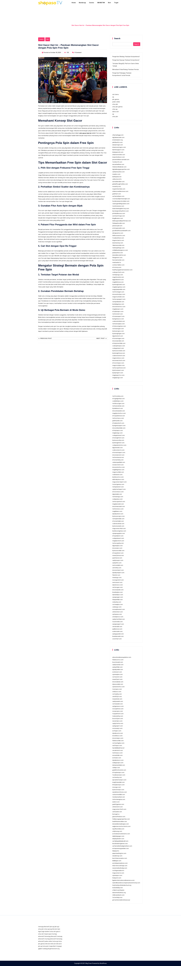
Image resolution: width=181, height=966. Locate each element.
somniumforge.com (118, 216)
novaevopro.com (117, 711)
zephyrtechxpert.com (119, 489)
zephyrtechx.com (117, 723)
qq (113, 97)
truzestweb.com (117, 621)
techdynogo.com (117, 275)
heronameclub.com (118, 260)
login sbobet (45, 931)
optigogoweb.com (118, 634)
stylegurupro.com (117, 763)
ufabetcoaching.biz (118, 890)
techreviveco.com (117, 509)
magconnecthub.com (119, 528)
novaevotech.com (118, 465)
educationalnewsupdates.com (121, 657)
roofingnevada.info (118, 870)
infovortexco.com (118, 492)
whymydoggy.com (117, 135)
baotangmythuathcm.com (120, 211)
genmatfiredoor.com (118, 816)
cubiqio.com (116, 767)
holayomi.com (116, 878)
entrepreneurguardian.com (120, 848)
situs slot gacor (55, 931)
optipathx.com (116, 563)
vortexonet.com (117, 677)
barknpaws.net (116, 177)
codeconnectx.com (118, 450)
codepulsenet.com (118, 538)
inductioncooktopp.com (119, 865)
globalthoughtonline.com (120, 184)
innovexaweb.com (117, 590)
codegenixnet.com (118, 348)
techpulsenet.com (118, 487)
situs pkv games (117, 107)
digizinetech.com (117, 336)
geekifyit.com (116, 194)
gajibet (40, 948)
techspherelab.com (118, 519)
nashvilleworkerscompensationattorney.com (126, 883)
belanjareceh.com (117, 152)
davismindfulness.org (119, 892)
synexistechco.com (118, 687)
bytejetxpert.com (117, 373)
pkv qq (52, 926)
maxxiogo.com (117, 577)
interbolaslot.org (117, 140)
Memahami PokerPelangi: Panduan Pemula (125, 69)
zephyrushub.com (117, 664)
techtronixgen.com (118, 292)
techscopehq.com (118, 543)
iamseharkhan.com (118, 164)
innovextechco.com (118, 467)
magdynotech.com (118, 541)
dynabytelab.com (117, 669)
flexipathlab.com (117, 599)
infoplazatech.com (118, 423)
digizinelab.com (117, 494)
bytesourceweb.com (118, 351)
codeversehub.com (118, 523)
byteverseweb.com (118, 526)
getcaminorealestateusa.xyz (121, 900)
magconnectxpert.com (119, 482)
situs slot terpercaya (44, 934)
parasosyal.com (117, 226)
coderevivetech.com (118, 355)
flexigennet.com (117, 257)
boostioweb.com (117, 662)
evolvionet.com (117, 672)
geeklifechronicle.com (119, 770)
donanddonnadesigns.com (120, 824)
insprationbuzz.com (118, 157)
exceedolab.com (117, 755)
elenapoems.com (117, 233)
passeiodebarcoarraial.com (120, 159)
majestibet (52, 946)
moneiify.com (116, 186)
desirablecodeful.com (119, 255)
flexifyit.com (116, 575)
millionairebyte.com (118, 895)
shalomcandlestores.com (120, 191)
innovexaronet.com (118, 455)
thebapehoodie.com (118, 223)
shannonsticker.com (118, 154)
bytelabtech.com (117, 408)
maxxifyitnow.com (118, 555)
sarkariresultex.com (118, 172)
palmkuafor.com (117, 142)
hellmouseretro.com (118, 235)
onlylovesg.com (117, 831)
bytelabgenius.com (118, 304)
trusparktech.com (117, 713)
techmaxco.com (117, 753)
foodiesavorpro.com (118, 775)
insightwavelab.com (118, 782)
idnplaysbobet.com (118, 838)
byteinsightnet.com (118, 443)
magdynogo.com (117, 378)
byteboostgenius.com (119, 531)
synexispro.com (117, 875)
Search (117, 38)
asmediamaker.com (118, 181)
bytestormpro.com (118, 789)
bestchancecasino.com (119, 858)
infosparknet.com (117, 553)
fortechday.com (117, 897)
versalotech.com (117, 750)
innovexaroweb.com (118, 506)
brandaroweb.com (118, 636)
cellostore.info (117, 179)
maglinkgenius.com (118, 470)
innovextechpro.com (118, 294)
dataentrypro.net (117, 145)
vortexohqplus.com (118, 743)
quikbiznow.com (117, 629)
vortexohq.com (117, 777)
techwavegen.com (118, 328)
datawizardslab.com (118, 765)
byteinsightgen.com (118, 333)
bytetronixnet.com (118, 370)
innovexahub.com (117, 682)
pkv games (115, 99)
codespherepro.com (118, 346)
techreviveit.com (117, 314)
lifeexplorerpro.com (118, 785)
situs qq (114, 109)
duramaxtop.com (117, 243)
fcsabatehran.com (118, 238)
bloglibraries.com (117, 218)
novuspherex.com (117, 709)
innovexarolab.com (118, 341)
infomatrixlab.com (118, 521)
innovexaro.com (117, 548)
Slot (109, 2)
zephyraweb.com (117, 701)
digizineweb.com (117, 447)
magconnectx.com (118, 873)
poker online (116, 102)
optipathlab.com (117, 667)
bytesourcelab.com (118, 550)
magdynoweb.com (118, 504)
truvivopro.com (117, 689)
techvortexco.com (118, 418)
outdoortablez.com (118, 265)
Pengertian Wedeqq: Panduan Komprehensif (126, 56)
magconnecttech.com (119, 809)
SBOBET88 (101, 2)
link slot (55, 929)
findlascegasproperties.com (121, 819)
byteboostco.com (118, 477)
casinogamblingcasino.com (120, 203)
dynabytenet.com (117, 514)
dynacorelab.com (117, 684)
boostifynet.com (117, 718)
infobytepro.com (117, 430)
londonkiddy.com (117, 888)
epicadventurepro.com (119, 780)
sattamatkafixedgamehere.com (122, 846)
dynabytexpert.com (118, 572)
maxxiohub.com (117, 699)
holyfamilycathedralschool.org (121, 885)
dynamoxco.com (117, 585)
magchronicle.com (118, 277)
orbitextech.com (117, 807)
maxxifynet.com (117, 679)
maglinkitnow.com (118, 282)
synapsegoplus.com (118, 533)
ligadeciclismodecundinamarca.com (123, 880)
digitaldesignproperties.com (121, 169)
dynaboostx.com (117, 733)
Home (74, 2)
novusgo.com (116, 787)
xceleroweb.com (117, 631)
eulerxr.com (116, 802)
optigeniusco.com (118, 706)
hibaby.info (115, 851)
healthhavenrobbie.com (119, 821)
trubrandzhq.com (117, 716)
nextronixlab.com (117, 565)
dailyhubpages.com (118, 836)
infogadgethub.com (118, 398)
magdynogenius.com (118, 287)
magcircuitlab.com (118, 472)
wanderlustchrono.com (119, 792)
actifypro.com (116, 731)
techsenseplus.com (118, 324)
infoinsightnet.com (118, 438)
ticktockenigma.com (118, 799)
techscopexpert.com (118, 299)
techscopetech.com (118, 501)
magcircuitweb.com (118, 297)
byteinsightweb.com (118, 284)
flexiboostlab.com (118, 740)
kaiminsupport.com (118, 150)
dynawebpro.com (117, 595)
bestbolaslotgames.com (120, 843)
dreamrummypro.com (119, 147)
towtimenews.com (118, 206)
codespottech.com (118, 272)
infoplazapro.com (117, 311)
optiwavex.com (117, 614)
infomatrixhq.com (117, 460)
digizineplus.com (117, 545)
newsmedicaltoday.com (119, 868)
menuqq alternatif (43, 926)
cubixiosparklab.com (118, 462)
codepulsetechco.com (119, 445)
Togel (116, 2)
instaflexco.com (117, 736)
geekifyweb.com (117, 420)
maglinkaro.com (117, 511)
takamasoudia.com (118, 245)
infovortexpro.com (118, 363)
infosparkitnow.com (118, 416)
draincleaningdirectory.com (120, 208)
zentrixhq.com (116, 568)
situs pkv (115, 104)
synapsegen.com (117, 597)
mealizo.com (116, 174)
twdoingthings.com (118, 248)
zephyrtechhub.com (118, 619)
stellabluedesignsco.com (120, 250)
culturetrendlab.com (118, 794)
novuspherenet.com (118, 609)
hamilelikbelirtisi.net (118, 748)
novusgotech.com (118, 580)
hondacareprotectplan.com (120, 201)
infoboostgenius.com (119, 326)
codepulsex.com (117, 499)
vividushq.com (116, 602)
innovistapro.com (117, 738)
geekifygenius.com (118, 804)
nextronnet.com (117, 582)
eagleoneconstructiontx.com (121, 826)
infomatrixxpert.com (118, 452)
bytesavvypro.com (118, 331)
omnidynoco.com (117, 617)
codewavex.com (117, 474)
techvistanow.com (118, 457)
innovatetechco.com (118, 306)
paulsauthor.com (117, 252)
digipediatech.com (118, 279)
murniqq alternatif (50, 939)
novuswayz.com (117, 728)
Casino (91, 2)
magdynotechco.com (119, 413)
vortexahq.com (117, 694)
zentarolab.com (117, 626)
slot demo (115, 94)
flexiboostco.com (117, 660)
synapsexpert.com (118, 624)
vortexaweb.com (117, 704)
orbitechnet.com (117, 612)
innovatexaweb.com (118, 411)
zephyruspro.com (117, 560)
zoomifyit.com (117, 639)
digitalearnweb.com (118, 137)
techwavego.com (117, 496)
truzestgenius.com (118, 484)
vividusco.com (116, 691)
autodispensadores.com (120, 863)
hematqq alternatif (50, 936)
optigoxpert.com (117, 726)
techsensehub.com (118, 406)
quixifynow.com (117, 558)
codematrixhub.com (118, 321)
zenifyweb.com (117, 812)
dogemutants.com (118, 240)
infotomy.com (116, 267)
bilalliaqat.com (116, 861)
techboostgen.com (118, 403)
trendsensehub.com (118, 797)
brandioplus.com (117, 592)
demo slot (115, 111)
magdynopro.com (117, 309)
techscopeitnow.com (119, 368)
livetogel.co (115, 814)
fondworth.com (117, 162)
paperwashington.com (119, 853)
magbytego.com (117, 433)
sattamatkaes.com (118, 196)
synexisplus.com (117, 674)
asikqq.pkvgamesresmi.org (51, 948)
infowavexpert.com (118, 316)
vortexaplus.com (117, 604)
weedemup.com (117, 856)
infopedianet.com (117, 536)
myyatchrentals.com (118, 189)
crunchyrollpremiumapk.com (121, 199)
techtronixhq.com (117, 396)
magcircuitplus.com (118, 365)
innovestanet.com (118, 570)
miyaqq (59, 946)
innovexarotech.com (118, 360)
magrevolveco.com (118, 358)
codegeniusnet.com (118, 435)
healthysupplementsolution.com (122, 270)
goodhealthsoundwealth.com (121, 230)
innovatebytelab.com (118, 428)
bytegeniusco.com (118, 319)
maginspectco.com (118, 375)
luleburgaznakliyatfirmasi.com (121, 221)
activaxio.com (116, 758)
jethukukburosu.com (118, 213)
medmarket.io (116, 262)
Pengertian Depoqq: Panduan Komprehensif (125, 60)
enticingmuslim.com (118, 228)
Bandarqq (82, 2)
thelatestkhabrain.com (119, 167)
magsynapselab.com (118, 289)
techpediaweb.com (118, 302)
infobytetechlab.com (118, 343)
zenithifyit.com (117, 696)
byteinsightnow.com (118, 353)
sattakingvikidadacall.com (120, 841)
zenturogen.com (117, 587)
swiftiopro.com (117, 745)
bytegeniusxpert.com (118, 425)
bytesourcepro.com (118, 516)
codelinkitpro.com (117, 401)
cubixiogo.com (116, 607)
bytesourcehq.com (118, 440)
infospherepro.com (118, 772)
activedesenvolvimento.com (121, 834)
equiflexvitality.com (118, 829)
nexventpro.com (117, 721)
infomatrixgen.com (118, 338)
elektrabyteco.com (118, 479)
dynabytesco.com (117, 760)
